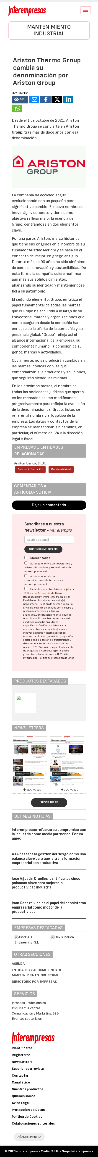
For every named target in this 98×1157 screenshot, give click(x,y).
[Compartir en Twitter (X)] (57, 99)
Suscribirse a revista (28, 1069)
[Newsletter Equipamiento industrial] (30, 760)
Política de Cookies (27, 1117)
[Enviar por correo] (34, 99)
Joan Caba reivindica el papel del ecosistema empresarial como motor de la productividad (49, 907)
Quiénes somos (23, 1096)
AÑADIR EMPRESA (29, 1137)
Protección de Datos (28, 1110)
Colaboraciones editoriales (33, 1123)
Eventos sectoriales (27, 1019)
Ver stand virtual (61, 469)
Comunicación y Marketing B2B (35, 1013)
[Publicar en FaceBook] (45, 99)
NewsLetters (22, 1062)
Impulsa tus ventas (26, 1008)
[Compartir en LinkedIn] (68, 99)
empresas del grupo (52, 629)
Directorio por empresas (34, 982)
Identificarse (22, 1048)
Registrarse (21, 1055)
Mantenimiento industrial (49, 30)
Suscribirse (49, 802)
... (39, 706)
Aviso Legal (62, 589)
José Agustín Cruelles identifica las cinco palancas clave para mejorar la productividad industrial (46, 882)
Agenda (18, 964)
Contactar (20, 1075)
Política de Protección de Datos (43, 593)
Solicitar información (30, 469)
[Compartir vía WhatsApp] (17, 108)
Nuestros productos (27, 1089)
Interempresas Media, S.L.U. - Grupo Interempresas (55, 1151)
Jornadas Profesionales (29, 1003)
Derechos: (60, 632)
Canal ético (21, 1082)
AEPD (59, 654)
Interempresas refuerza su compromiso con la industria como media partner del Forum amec (49, 834)
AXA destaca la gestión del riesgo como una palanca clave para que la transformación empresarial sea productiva (49, 858)
